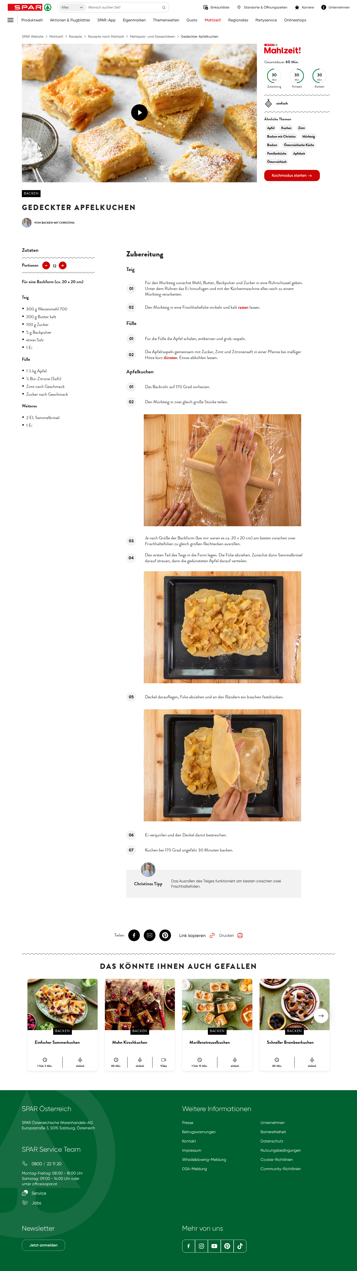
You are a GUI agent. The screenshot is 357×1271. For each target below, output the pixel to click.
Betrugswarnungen (199, 1132)
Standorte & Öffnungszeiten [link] (265, 7)
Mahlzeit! (213, 20)
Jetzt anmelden (43, 1245)
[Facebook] (188, 1246)
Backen (31, 193)
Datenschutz (272, 1141)
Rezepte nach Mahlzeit (106, 36)
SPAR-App (106, 20)
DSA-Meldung (194, 1168)
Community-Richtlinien (281, 1168)
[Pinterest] (227, 1246)
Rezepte (75, 36)
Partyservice (266, 20)
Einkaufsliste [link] (220, 7)
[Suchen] (164, 7)
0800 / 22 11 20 (45, 1163)
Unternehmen (273, 1122)
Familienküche (276, 153)
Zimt (301, 128)
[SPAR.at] (30, 7)
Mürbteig (308, 136)
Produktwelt (32, 20)
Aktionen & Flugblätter (70, 20)
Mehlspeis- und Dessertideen (152, 36)
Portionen (30, 265)
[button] (321, 1015)
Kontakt (189, 1141)
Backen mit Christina (281, 136)
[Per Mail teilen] (149, 935)
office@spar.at (44, 1184)
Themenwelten (166, 20)
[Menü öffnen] (12, 20)
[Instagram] (201, 1246)
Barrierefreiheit (273, 1132)
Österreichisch (277, 161)
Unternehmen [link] (339, 7)
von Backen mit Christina (54, 222)
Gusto (192, 20)
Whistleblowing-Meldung (204, 1159)
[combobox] (72, 7)
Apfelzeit (299, 153)
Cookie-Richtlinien (277, 1159)
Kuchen (286, 128)
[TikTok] (240, 1246)
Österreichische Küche (299, 145)
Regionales (238, 20)
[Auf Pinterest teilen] (165, 935)
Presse (187, 1122)
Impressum (191, 1150)
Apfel (270, 128)
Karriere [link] (308, 7)
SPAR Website (32, 36)
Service (38, 1193)
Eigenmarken (134, 20)
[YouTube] (214, 1246)
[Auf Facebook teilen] (134, 935)
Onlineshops (295, 20)
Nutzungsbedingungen (281, 1150)
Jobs (35, 1202)
